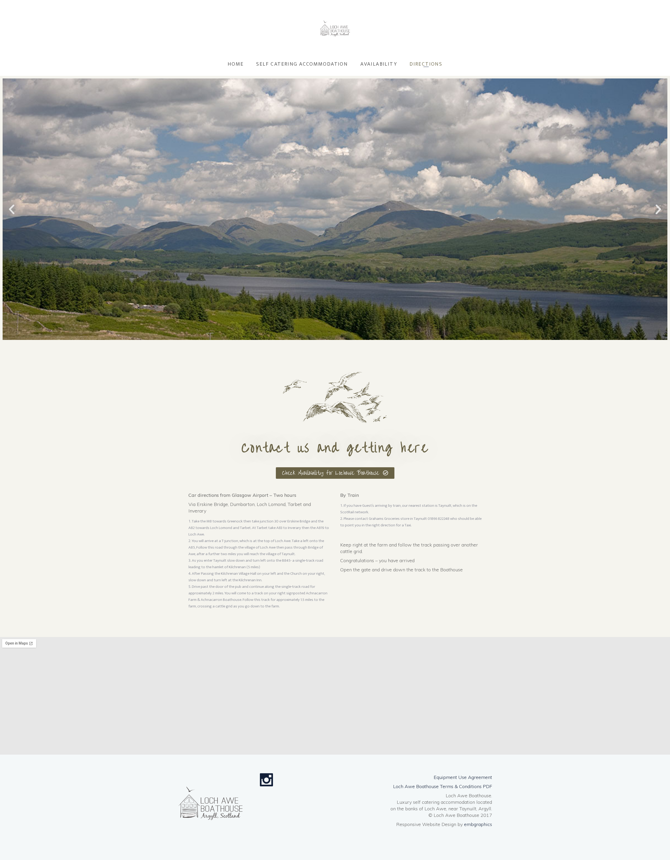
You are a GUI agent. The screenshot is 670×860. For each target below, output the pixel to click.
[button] (11, 209)
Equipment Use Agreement (463, 777)
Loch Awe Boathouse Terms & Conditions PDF (442, 786)
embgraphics (478, 824)
